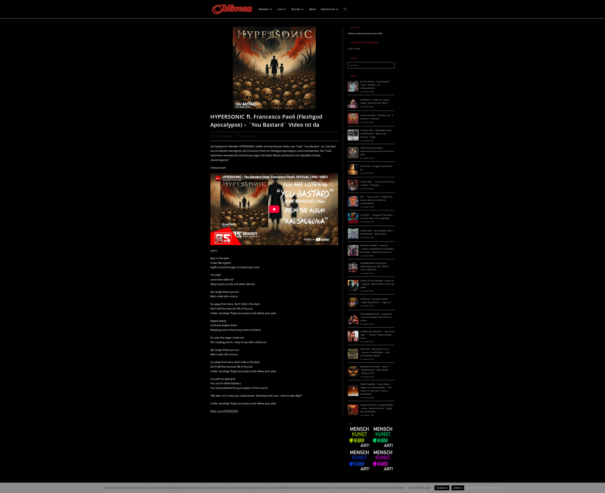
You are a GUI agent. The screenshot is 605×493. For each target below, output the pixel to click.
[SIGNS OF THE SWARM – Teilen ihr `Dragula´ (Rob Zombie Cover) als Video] (353, 285)
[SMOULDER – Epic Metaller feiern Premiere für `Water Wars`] (353, 233)
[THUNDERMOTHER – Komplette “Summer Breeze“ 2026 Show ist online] (353, 318)
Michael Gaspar (223, 136)
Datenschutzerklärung (476, 487)
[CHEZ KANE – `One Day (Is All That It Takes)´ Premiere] (353, 185)
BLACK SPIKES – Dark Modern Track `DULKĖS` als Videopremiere (374, 85)
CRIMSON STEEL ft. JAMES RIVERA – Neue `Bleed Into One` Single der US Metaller (376, 408)
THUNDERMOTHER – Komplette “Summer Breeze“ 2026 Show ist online (376, 317)
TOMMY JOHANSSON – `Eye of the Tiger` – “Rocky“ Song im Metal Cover (377, 334)
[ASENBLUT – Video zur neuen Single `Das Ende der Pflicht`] (353, 102)
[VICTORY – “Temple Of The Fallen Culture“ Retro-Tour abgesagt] (353, 218)
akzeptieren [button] (441, 487)
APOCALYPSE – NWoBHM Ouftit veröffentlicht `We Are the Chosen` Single (376, 133)
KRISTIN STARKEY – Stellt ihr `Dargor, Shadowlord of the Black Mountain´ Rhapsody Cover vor (377, 249)
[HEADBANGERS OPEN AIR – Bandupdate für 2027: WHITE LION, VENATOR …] (353, 268)
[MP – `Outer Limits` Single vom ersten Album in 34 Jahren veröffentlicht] (353, 201)
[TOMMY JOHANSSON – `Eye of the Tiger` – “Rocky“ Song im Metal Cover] (353, 336)
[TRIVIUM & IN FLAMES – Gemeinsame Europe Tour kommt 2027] (353, 152)
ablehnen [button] (457, 487)
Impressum (495, 487)
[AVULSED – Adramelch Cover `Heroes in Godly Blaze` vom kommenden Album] (353, 353)
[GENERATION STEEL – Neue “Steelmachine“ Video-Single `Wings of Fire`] (353, 371)
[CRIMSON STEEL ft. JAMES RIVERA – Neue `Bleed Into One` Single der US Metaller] (353, 409)
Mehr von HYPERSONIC (224, 411)
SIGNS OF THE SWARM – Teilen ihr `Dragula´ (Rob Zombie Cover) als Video (377, 284)
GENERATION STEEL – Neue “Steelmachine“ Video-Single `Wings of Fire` (374, 370)
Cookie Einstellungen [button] (420, 487)
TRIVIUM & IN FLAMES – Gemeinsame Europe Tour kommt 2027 (377, 151)
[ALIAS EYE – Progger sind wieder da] (353, 169)
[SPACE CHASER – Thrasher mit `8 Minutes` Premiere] (353, 118)
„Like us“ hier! (354, 48)
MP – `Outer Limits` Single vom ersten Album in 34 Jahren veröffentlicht (376, 200)
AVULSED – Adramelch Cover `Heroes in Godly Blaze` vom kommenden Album (375, 352)
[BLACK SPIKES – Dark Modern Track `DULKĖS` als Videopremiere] (353, 86)
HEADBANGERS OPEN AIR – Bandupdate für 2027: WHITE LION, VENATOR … (374, 266)
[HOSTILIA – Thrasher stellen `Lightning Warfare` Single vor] (353, 302)
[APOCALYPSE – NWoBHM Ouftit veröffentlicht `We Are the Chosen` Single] (353, 135)
